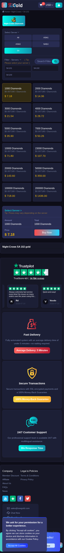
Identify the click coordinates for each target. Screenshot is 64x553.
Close (47, 546)
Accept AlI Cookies (17, 545)
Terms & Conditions (30, 475)
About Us (6, 483)
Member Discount (10, 475)
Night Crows (17, 12)
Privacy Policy (27, 479)
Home (8, 12)
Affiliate (5, 479)
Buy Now (47, 232)
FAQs (5, 487)
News (5, 491)
